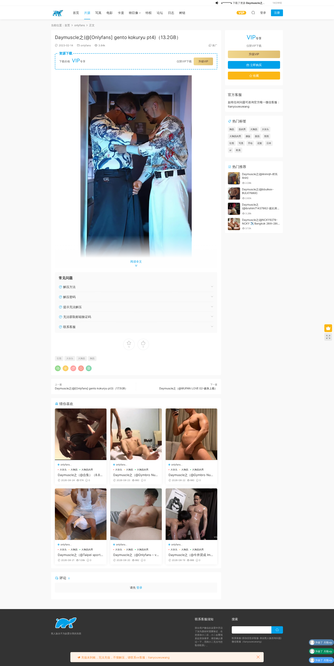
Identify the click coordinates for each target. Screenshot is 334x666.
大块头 (69, 358)
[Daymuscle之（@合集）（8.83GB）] (81, 434)
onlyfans (86, 45)
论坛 (160, 13)
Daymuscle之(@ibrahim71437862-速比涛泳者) (261, 208)
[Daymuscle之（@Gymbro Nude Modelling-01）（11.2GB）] (191, 434)
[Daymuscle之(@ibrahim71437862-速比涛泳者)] (234, 209)
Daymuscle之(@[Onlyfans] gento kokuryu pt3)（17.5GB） (91, 388)
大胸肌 (81, 358)
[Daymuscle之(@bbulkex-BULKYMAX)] (234, 193)
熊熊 (266, 136)
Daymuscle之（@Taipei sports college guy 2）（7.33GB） (80, 555)
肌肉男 (242, 129)
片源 (87, 13)
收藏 (255, 75)
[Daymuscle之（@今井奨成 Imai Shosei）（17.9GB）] (191, 514)
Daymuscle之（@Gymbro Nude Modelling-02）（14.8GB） (136, 475)
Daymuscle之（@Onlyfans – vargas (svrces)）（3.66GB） (135, 555)
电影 (110, 13)
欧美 (238, 150)
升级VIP (203, 61)
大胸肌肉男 (87, 469)
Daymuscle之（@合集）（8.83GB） (80, 475)
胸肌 (92, 358)
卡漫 (121, 13)
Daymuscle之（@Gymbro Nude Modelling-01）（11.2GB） (191, 475)
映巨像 (133, 13)
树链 (182, 13)
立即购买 (255, 65)
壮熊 (59, 358)
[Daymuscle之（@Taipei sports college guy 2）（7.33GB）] (81, 514)
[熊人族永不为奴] (58, 12)
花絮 (259, 143)
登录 (139, 587)
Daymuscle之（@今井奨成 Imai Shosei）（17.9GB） (191, 555)
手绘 (250, 143)
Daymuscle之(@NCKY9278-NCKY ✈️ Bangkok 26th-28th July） (260, 223)
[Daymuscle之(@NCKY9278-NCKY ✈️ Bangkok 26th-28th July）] (234, 224)
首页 (76, 13)
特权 (149, 13)
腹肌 (257, 136)
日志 (171, 13)
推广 (214, 45)
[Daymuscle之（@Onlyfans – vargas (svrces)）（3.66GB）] (136, 514)
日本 (269, 143)
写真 (98, 13)
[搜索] (253, 12)
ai (230, 150)
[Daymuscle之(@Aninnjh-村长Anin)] (234, 178)
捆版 (248, 136)
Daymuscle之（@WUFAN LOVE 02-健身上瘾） (188, 388)
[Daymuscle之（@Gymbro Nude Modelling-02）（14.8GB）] (136, 434)
